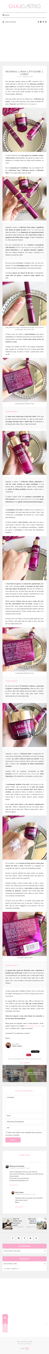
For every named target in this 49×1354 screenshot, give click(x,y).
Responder (14, 1185)
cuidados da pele (30, 1058)
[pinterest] (43, 22)
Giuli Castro (19, 1192)
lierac (36, 1058)
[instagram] (41, 22)
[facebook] (38, 22)
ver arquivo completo (10, 1268)
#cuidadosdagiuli (15, 1058)
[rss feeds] (46, 22)
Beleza (19, 76)
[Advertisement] (24, 42)
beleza (23, 1058)
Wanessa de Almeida (17, 1166)
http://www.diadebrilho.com (20, 1180)
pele (40, 1058)
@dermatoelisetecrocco (33, 1026)
